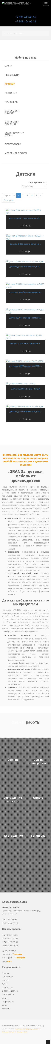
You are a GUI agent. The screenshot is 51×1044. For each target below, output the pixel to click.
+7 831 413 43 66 (25, 17)
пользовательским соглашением (14, 1032)
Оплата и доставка (10, 991)
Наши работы (8, 994)
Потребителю (8, 1001)
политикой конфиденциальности (27, 1029)
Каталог (5, 980)
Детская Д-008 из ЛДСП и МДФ (25, 388)
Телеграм (17, 954)
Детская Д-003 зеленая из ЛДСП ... (25, 266)
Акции (4, 1005)
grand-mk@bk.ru (9, 950)
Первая (7, 195)
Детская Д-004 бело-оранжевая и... (25, 292)
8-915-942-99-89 (10, 919)
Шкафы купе (7, 987)
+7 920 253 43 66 (10, 938)
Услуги (5, 998)
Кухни (4, 983)
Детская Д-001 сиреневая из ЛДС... (25, 218)
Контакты (6, 1008)
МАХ (9, 961)
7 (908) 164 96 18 (10, 923)
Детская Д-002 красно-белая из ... (25, 244)
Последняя (8, 200)
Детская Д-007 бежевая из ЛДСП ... (25, 366)
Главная (5, 973)
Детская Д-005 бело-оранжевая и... (25, 317)
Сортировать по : (37, 182)
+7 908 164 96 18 (25, 21)
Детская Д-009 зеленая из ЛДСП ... (25, 411)
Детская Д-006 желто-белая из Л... (25, 343)
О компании (7, 976)
